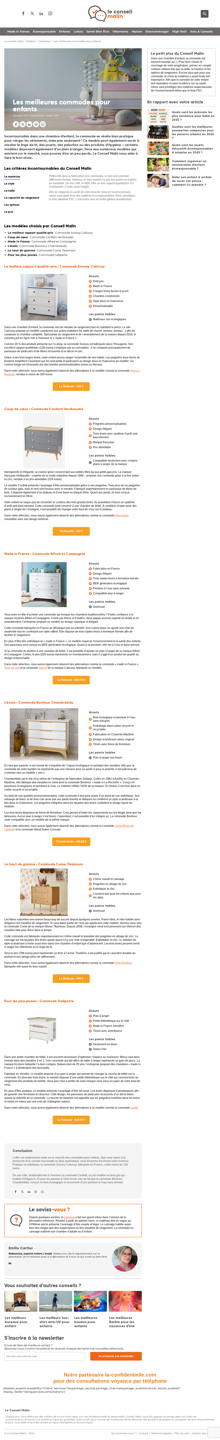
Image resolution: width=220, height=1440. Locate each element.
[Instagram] (50, 14)
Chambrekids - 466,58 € (71, 841)
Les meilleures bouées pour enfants (85, 1322)
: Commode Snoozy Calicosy (50, 232)
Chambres (44, 41)
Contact (143, 1433)
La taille (9, 190)
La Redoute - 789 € (71, 978)
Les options (11, 204)
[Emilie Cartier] (125, 1270)
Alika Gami (121, 515)
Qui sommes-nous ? (123, 1433)
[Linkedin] (41, 14)
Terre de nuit (11, 667)
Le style (9, 183)
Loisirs (78, 31)
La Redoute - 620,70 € (71, 679)
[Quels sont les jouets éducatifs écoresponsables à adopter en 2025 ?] (158, 149)
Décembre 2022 (20, 116)
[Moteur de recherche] (204, 14)
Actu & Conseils (201, 31)
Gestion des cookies (204, 1433)
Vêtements (120, 31)
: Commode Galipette (37, 255)
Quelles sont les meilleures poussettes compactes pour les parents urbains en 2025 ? (193, 132)
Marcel (43, 667)
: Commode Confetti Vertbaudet (41, 237)
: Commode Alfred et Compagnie (42, 241)
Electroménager (157, 31)
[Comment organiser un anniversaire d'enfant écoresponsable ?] (158, 165)
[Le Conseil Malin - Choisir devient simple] (110, 14)
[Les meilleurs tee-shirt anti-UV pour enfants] (55, 1301)
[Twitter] (32, 14)
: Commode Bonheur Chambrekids (37, 246)
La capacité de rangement (21, 197)
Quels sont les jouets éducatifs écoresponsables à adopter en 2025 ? (192, 148)
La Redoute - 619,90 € (71, 1119)
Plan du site (182, 1433)
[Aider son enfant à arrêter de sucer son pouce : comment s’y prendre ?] (158, 181)
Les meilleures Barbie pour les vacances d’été (122, 1322)
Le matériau (12, 176)
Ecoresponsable (44, 31)
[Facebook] (23, 14)
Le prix (8, 211)
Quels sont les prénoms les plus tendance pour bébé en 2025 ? (193, 115)
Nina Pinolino (123, 962)
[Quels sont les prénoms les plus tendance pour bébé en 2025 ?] (158, 116)
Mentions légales (161, 1433)
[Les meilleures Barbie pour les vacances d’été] (125, 1301)
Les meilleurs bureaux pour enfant (16, 1322)
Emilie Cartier (21, 1248)
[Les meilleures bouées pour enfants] (90, 1301)
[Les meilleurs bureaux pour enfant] (20, 1301)
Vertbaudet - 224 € (71, 531)
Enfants (64, 31)
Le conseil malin (14, 41)
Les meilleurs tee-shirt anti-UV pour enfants (55, 1322)
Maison (137, 31)
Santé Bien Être (98, 31)
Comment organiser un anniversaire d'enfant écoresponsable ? (189, 164)
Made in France (18, 31)
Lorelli (134, 1107)
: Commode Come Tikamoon (42, 250)
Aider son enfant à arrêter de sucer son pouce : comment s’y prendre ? (192, 180)
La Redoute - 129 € (71, 386)
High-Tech (179, 31)
